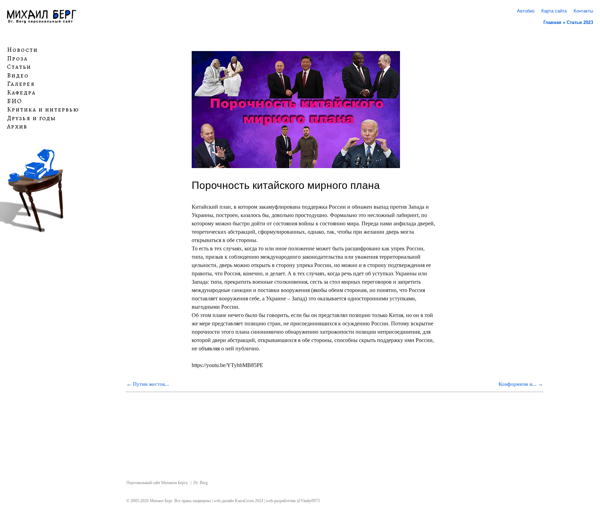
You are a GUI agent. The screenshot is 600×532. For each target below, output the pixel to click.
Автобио (525, 11)
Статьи (19, 67)
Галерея (21, 84)
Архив (17, 127)
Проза (17, 58)
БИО (14, 101)
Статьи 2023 (580, 22)
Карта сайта (554, 11)
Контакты (583, 11)
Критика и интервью (43, 110)
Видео (18, 76)
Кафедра (21, 93)
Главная (552, 22)
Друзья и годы (31, 118)
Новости (22, 50)
